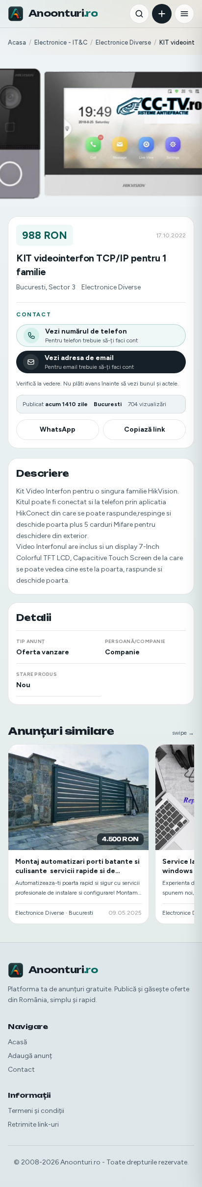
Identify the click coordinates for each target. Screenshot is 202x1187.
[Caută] (139, 14)
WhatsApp (58, 429)
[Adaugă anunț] (162, 14)
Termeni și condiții (36, 1111)
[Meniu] (184, 14)
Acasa (17, 42)
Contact (21, 1069)
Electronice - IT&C (60, 42)
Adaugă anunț (30, 1056)
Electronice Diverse (123, 42)
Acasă (17, 1042)
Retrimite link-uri (33, 1124)
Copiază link (144, 429)
